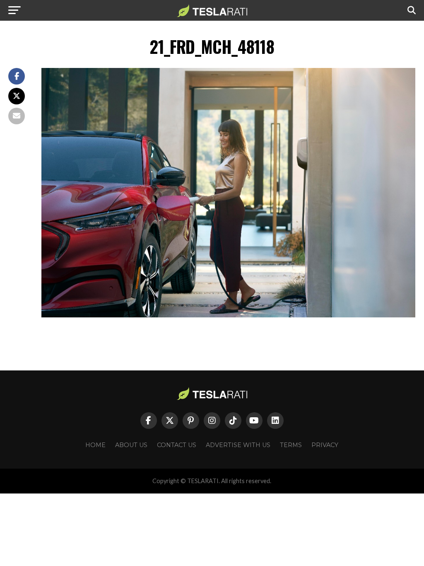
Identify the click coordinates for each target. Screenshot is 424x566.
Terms (291, 445)
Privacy (324, 445)
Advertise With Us (238, 445)
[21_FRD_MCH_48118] (228, 315)
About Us (131, 445)
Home (95, 445)
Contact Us (176, 445)
